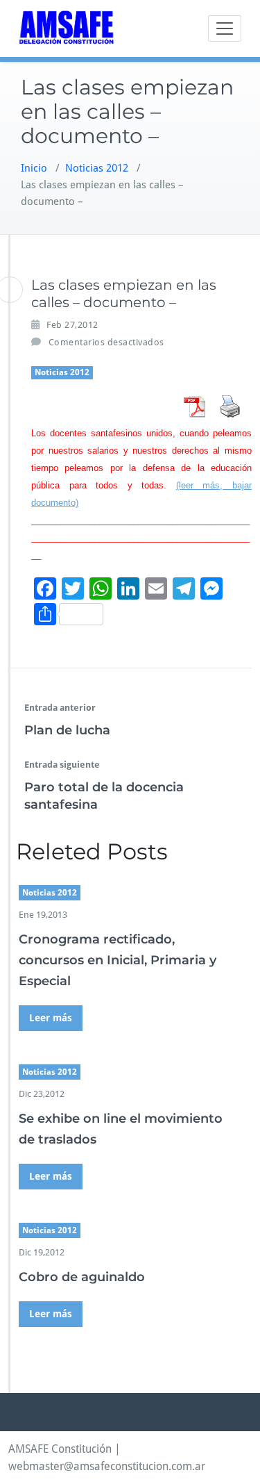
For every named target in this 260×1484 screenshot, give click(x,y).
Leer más (50, 1017)
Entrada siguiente (62, 764)
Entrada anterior (60, 707)
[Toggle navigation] (224, 28)
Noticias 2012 (96, 168)
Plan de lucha (67, 730)
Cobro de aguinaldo (82, 1277)
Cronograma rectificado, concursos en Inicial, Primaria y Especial (117, 960)
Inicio (34, 168)
